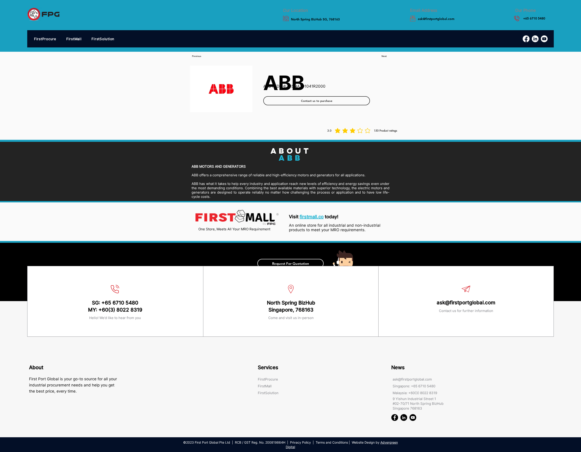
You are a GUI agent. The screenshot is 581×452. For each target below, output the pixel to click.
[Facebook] (526, 38)
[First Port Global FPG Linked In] (403, 417)
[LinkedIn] (535, 38)
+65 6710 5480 (119, 303)
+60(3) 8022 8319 (120, 310)
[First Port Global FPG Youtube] (412, 417)
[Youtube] (544, 38)
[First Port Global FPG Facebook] (394, 417)
